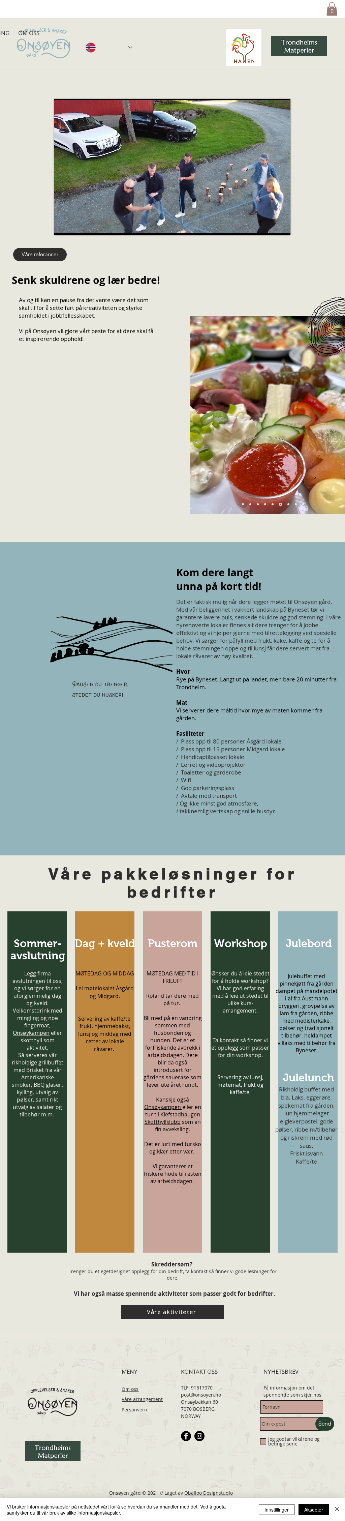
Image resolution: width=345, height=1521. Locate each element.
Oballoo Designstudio (208, 1493)
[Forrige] (196, 415)
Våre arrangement (142, 1399)
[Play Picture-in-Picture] (269, 225)
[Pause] (63, 225)
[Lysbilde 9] (296, 504)
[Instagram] (199, 1436)
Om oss (130, 1389)
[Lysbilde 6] (258, 504)
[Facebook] (186, 1436)
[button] (332, 9)
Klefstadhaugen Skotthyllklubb (172, 1118)
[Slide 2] (265, 504)
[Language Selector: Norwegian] (109, 47)
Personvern (134, 1409)
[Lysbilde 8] (243, 504)
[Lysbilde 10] (273, 504)
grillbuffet (50, 1062)
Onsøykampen (31, 1032)
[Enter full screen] (281, 225)
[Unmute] (74, 225)
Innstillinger (276, 1509)
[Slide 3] (250, 504)
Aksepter (313, 1509)
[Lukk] (337, 1509)
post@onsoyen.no (201, 1395)
